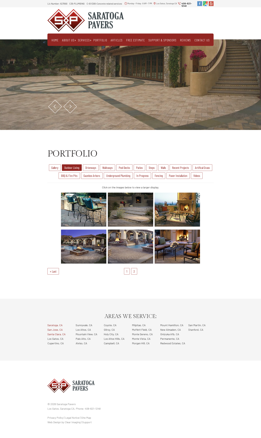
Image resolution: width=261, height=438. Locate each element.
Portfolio (100, 40)
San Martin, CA (197, 325)
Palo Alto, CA (83, 338)
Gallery (54, 167)
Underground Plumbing (118, 175)
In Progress (142, 175)
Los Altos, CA (83, 329)
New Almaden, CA (170, 329)
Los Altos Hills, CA (114, 338)
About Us (68, 40)
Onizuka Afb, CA (169, 334)
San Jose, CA (55, 329)
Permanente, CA (169, 338)
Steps (152, 167)
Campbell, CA (111, 343)
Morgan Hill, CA (141, 343)
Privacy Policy (55, 417)
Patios (139, 167)
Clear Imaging (73, 422)
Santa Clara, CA (56, 334)
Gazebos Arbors (92, 175)
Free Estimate (135, 40)
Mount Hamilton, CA (171, 325)
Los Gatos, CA (55, 338)
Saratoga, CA (55, 325)
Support (87, 422)
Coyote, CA (110, 325)
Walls (163, 167)
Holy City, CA (111, 334)
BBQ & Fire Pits (69, 175)
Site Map (86, 417)
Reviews (185, 40)
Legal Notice (72, 417)
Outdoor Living (71, 167)
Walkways (107, 167)
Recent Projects (180, 167)
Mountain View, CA (86, 334)
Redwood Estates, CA (172, 343)
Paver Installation (178, 175)
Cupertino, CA (55, 343)
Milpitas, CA (139, 325)
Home (55, 40)
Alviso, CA (81, 343)
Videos (196, 175)
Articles (116, 40)
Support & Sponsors (162, 40)
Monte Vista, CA (141, 338)
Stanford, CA (195, 329)
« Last (53, 271)
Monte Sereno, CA (142, 334)
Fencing (159, 175)
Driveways (90, 167)
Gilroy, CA (109, 329)
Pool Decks (124, 167)
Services (84, 40)
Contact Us (202, 40)
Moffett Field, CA (142, 329)
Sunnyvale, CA (84, 325)
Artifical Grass (202, 167)
